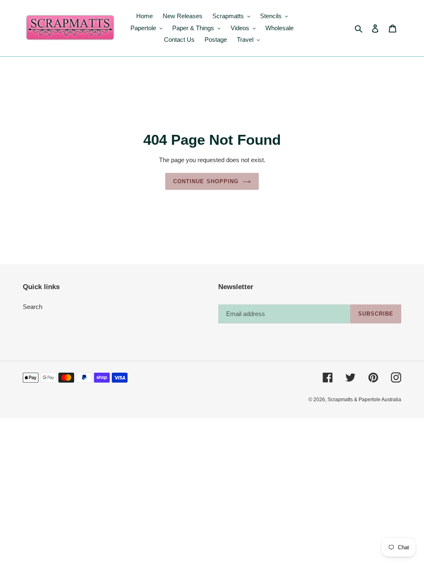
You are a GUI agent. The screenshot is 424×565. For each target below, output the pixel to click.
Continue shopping (205, 181)
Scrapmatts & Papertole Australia (364, 399)
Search (32, 306)
